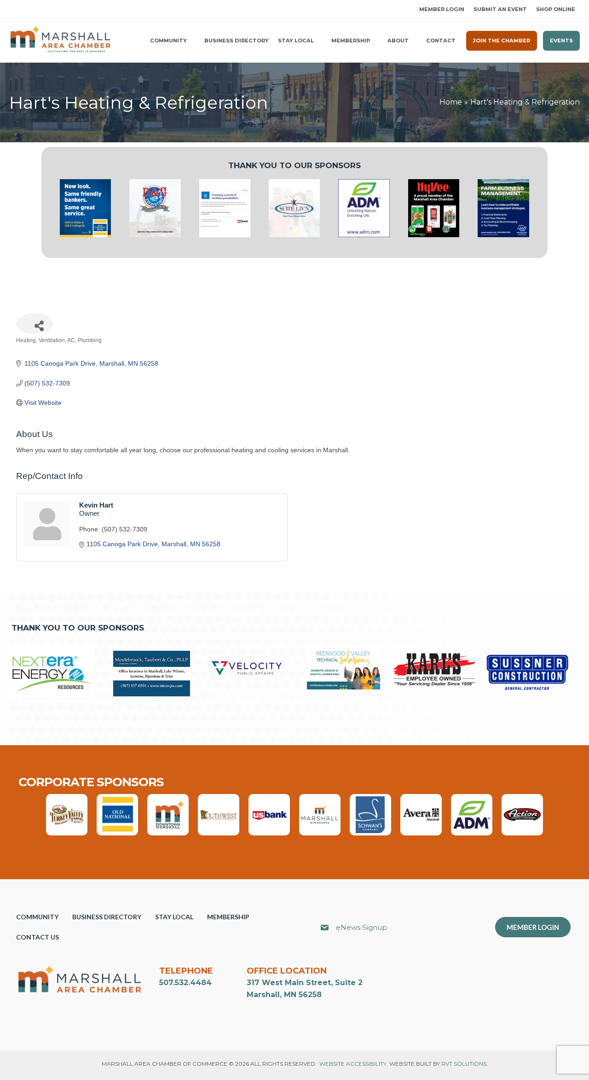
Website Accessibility (353, 1063)
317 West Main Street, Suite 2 (305, 982)
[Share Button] (34, 323)
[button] (12, 9)
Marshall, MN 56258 (284, 994)
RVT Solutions (463, 1063)
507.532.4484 (185, 982)
